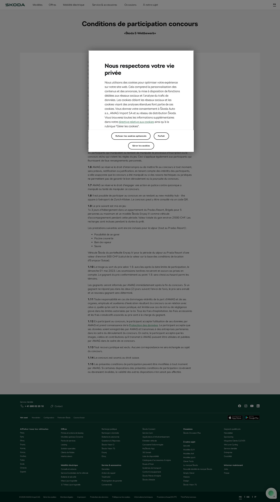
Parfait (161, 136)
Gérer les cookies (141, 146)
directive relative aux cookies (136, 122)
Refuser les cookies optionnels (131, 136)
